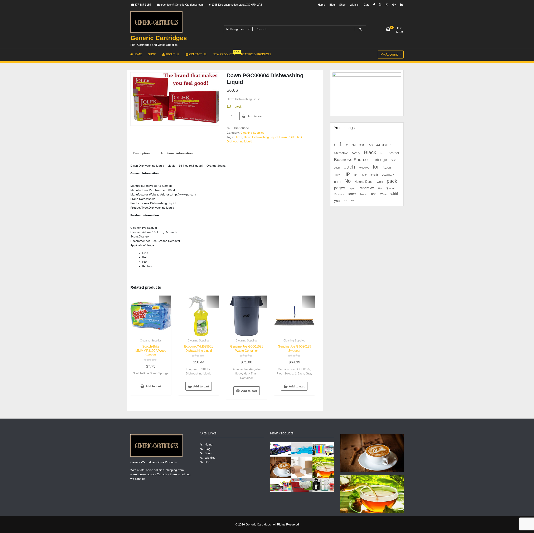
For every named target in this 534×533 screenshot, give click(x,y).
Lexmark (388, 174)
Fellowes (364, 167)
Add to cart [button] (153, 386)
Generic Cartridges (158, 37)
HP (347, 174)
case (393, 160)
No (347, 181)
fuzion (387, 167)
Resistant (339, 194)
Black (370, 152)
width (394, 194)
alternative (341, 153)
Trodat (363, 194)
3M (353, 145)
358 (370, 145)
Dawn (238, 137)
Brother (393, 153)
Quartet (390, 188)
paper (352, 188)
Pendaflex (366, 188)
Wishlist (354, 4)
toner (352, 194)
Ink (355, 174)
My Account (389, 54)
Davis (337, 167)
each (349, 167)
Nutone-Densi (363, 181)
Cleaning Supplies (252, 132)
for (376, 167)
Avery (356, 153)
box (382, 153)
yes (337, 200)
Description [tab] (141, 153)
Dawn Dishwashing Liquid (261, 137)
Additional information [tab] (177, 153)
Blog (332, 4)
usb (374, 194)
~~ (352, 200)
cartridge (379, 159)
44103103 (383, 145)
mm (337, 181)
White (383, 194)
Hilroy (337, 175)
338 (361, 145)
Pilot (380, 188)
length (374, 174)
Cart (366, 4)
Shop (342, 4)
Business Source (351, 159)
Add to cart (255, 116)
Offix (380, 181)
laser (364, 174)
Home (321, 4)
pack (392, 181)
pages (339, 188)
